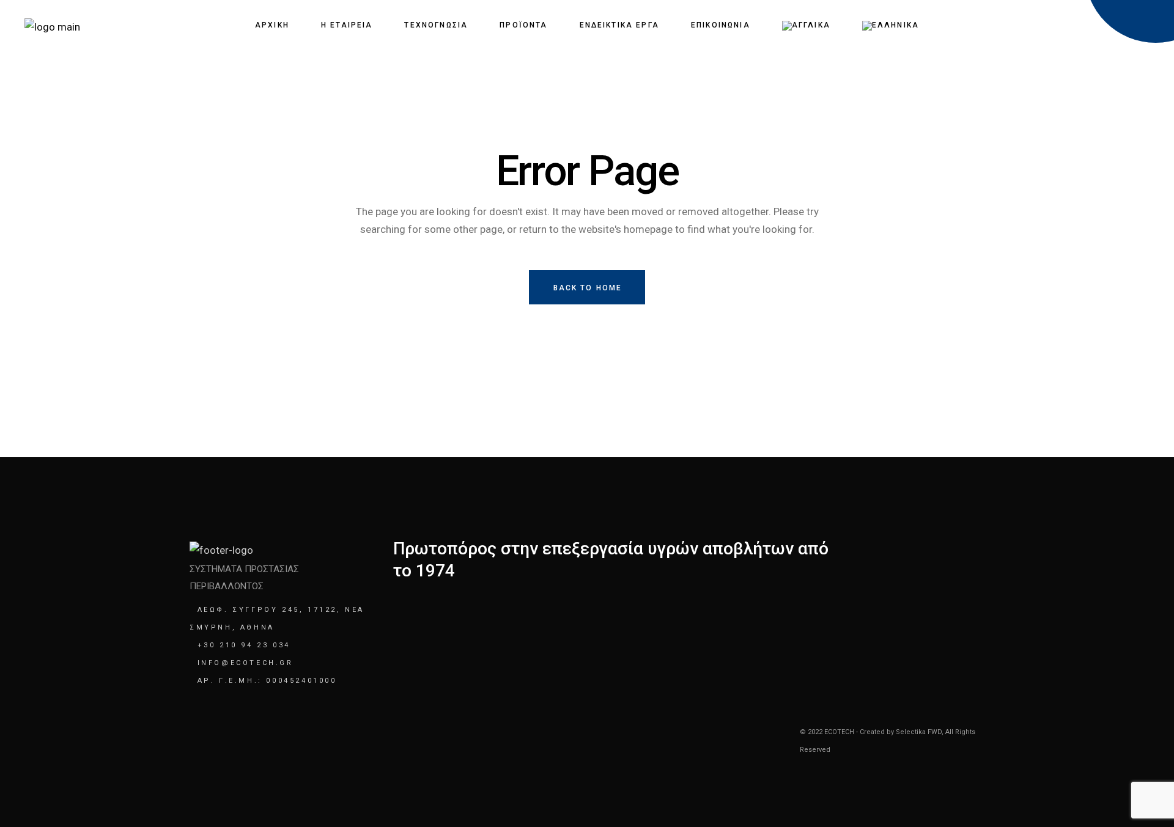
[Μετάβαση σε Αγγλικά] (806, 25)
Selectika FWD (919, 732)
